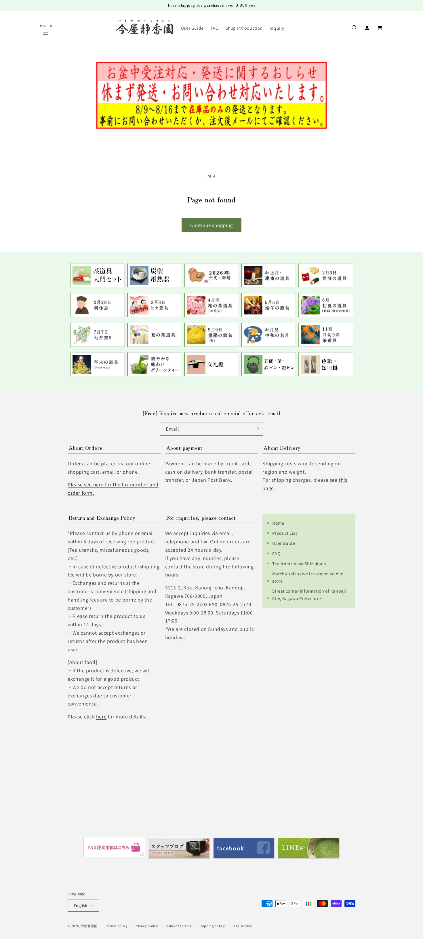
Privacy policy (146, 925)
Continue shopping (211, 225)
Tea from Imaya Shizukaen (299, 563)
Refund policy (116, 925)
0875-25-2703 (192, 604)
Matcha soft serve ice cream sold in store (308, 577)
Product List (284, 533)
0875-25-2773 (235, 604)
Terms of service (178, 925)
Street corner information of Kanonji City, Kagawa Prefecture (309, 594)
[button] (46, 32)
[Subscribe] (256, 429)
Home (278, 523)
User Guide (283, 543)
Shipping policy (212, 925)
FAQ (276, 553)
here (101, 716)
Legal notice (242, 925)
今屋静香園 (89, 925)
